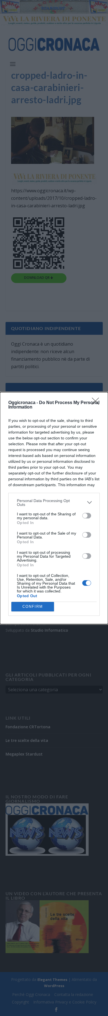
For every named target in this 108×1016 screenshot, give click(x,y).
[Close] (97, 403)
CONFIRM (32, 606)
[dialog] (54, 508)
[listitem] (54, 502)
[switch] (86, 515)
